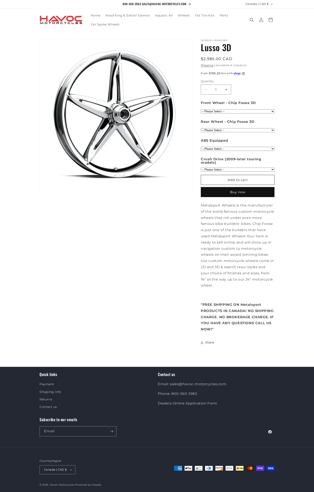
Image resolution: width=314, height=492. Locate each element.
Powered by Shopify (88, 484)
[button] (252, 20)
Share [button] (209, 342)
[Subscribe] (111, 431)
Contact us (48, 407)
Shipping (207, 65)
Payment (47, 384)
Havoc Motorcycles (62, 484)
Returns (46, 399)
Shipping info (50, 392)
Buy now (237, 192)
